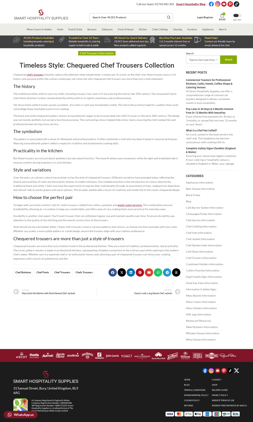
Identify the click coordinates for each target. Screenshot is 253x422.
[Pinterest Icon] (230, 4)
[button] (113, 272)
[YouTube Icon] (224, 4)
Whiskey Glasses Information (202, 333)
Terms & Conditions (194, 390)
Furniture (192, 29)
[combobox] (131, 17)
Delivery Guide (220, 390)
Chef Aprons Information (200, 220)
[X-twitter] (236, 370)
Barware (91, 29)
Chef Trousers (62, 272)
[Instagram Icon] (217, 4)
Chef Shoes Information (199, 251)
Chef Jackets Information (200, 239)
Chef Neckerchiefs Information (204, 245)
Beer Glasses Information (200, 188)
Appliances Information (199, 182)
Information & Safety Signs (201, 289)
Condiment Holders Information (204, 264)
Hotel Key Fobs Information (202, 283)
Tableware (107, 29)
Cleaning (177, 29)
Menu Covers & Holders (39, 29)
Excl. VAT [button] (237, 20)
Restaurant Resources (198, 320)
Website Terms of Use (223, 400)
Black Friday (193, 195)
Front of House (126, 29)
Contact (216, 379)
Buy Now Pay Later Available (175, 37)
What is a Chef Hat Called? (201, 130)
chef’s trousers (35, 74)
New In (223, 29)
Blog (188, 201)
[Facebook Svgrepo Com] (211, 4)
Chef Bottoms (23, 272)
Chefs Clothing (160, 29)
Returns (188, 405)
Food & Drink (75, 29)
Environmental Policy (196, 395)
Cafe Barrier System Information (204, 207)
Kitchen (143, 29)
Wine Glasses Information (201, 339)
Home (187, 379)
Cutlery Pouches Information (202, 270)
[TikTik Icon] (236, 4)
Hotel (60, 29)
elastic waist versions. (130, 205)
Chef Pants (42, 272)
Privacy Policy (220, 395)
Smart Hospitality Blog (190, 4)
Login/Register (205, 17)
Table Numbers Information (202, 327)
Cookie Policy (192, 400)
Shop (214, 385)
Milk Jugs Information (198, 314)
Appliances (208, 29)
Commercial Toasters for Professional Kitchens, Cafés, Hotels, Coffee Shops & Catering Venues (209, 84)
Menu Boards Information (201, 295)
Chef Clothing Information (201, 226)
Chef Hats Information (199, 232)
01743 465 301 (164, 4)
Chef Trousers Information (201, 257)
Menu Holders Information (201, 308)
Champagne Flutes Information (204, 213)
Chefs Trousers (84, 272)
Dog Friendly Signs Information (204, 276)
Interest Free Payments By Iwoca (229, 405)
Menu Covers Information (201, 301)
